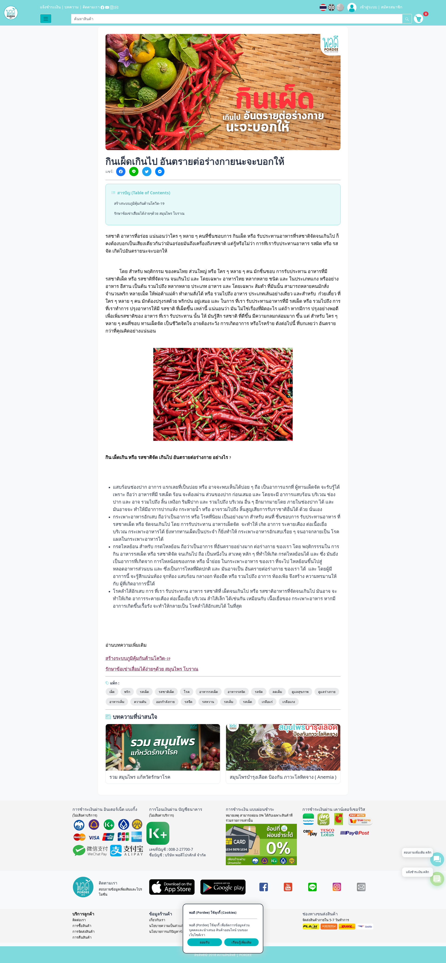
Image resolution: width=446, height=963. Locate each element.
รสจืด (188, 701)
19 (137, 659)
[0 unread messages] (419, 18)
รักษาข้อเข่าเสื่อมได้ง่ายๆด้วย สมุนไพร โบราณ (149, 213)
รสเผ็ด (144, 691)
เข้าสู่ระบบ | (370, 7)
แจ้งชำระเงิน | (52, 7)
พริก (127, 691)
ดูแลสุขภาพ (300, 691)
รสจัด (259, 691)
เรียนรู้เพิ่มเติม (241, 942)
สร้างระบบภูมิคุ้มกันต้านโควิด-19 (139, 203)
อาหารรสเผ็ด (208, 691)
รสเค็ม (228, 701)
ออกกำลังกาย (165, 701)
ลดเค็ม (277, 691)
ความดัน (140, 701)
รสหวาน (208, 701)
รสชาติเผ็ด (166, 691)
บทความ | (74, 7)
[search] (407, 18)
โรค (187, 691)
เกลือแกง (288, 701)
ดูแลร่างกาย (326, 691)
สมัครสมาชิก (391, 7)
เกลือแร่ (267, 701)
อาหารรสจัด (236, 691)
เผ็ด (112, 691)
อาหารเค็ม (116, 701)
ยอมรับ (205, 942)
